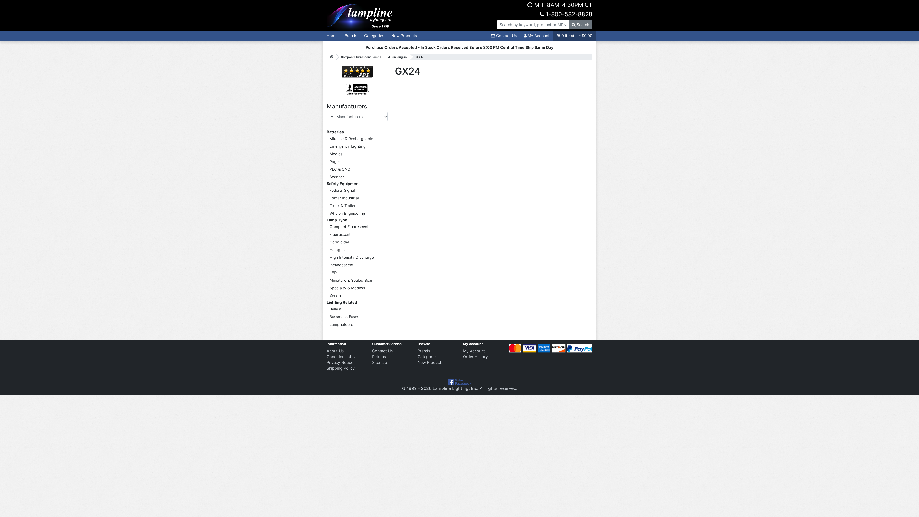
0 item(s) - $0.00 (576, 35)
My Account (538, 35)
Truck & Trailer (343, 205)
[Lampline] (360, 15)
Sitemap (379, 362)
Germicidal (339, 242)
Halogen (337, 249)
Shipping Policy (341, 368)
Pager (335, 161)
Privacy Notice (340, 362)
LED (333, 272)
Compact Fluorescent (349, 226)
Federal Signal (342, 190)
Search (582, 24)
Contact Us (506, 35)
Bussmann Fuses (344, 316)
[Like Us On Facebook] (459, 381)
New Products (404, 35)
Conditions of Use (343, 356)
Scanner (337, 176)
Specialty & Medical (347, 288)
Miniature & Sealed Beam (352, 280)
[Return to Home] (331, 57)
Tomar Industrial (344, 198)
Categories (374, 35)
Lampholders (341, 324)
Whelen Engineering (347, 213)
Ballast (336, 309)
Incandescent (341, 265)
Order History (475, 356)
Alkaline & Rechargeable (351, 138)
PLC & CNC (340, 169)
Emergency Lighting (348, 146)
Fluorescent (340, 234)
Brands (351, 35)
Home (332, 35)
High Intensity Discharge (352, 257)
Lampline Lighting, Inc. (455, 388)
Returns (379, 356)
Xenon (335, 295)
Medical (337, 154)
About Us (335, 350)
